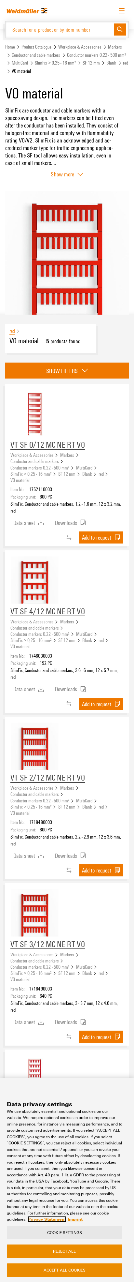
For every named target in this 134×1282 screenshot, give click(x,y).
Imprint (75, 1219)
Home (10, 47)
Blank (111, 63)
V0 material (20, 480)
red (125, 63)
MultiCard (20, 63)
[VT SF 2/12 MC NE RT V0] (34, 746)
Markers (115, 47)
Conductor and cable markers (36, 55)
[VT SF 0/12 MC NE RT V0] (34, 413)
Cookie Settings (64, 1232)
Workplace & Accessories (79, 47)
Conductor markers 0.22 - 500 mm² (96, 55)
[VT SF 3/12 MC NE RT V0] (34, 912)
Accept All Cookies (65, 1270)
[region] (67, 1180)
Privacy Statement (47, 1219)
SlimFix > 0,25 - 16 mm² (55, 63)
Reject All (64, 1251)
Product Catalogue (36, 47)
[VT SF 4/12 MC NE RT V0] (34, 580)
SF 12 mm (91, 63)
